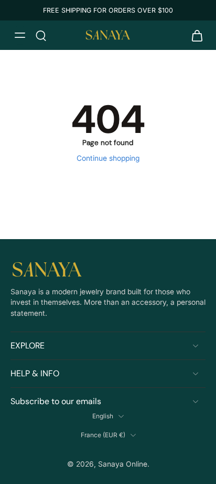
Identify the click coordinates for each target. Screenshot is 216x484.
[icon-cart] (194, 35)
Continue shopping (108, 158)
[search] (40, 35)
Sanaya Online (122, 464)
